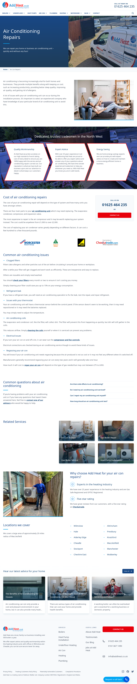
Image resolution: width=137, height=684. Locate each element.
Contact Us (114, 215)
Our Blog (90, 642)
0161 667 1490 (115, 646)
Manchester (112, 548)
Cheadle (77, 543)
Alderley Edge (80, 537)
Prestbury (111, 531)
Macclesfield (113, 543)
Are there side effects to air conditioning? (86, 384)
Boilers (61, 631)
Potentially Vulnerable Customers (51, 672)
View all (126, 571)
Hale (76, 531)
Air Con (61, 650)
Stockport (78, 548)
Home (5, 69)
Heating (62, 655)
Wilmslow (78, 525)
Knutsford (111, 537)
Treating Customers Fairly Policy (26, 672)
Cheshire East (80, 554)
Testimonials (91, 637)
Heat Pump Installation (63, 638)
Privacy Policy (7, 672)
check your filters (21, 280)
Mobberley (112, 554)
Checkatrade (78, 507)
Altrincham (112, 525)
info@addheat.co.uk (118, 656)
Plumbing (62, 660)
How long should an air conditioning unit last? (89, 401)
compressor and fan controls (67, 340)
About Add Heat (93, 631)
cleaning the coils (35, 330)
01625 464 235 (114, 205)
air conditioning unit (41, 211)
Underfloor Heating (67, 645)
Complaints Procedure (73, 672)
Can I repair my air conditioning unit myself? (88, 395)
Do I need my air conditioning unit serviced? (87, 390)
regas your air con (32, 365)
